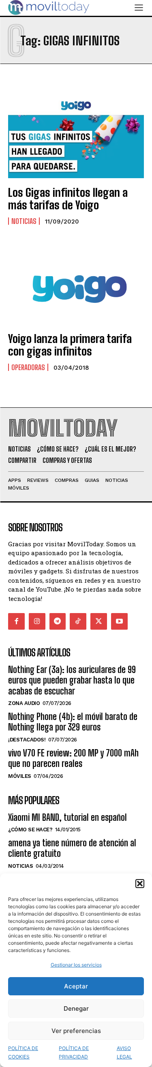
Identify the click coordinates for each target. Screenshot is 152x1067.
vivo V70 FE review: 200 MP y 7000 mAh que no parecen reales (73, 758)
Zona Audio (24, 703)
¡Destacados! (26, 740)
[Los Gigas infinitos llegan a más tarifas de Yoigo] (76, 137)
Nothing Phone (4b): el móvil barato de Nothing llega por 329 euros (72, 722)
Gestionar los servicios (76, 965)
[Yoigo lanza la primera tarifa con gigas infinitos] (76, 283)
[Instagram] (37, 621)
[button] (140, 884)
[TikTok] (78, 621)
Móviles (19, 776)
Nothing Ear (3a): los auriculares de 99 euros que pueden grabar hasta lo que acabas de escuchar (72, 680)
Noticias (23, 221)
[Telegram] (57, 621)
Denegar (76, 1008)
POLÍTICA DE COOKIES (23, 1052)
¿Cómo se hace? (30, 829)
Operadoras (28, 367)
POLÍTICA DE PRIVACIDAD (74, 1052)
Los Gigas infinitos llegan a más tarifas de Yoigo (68, 198)
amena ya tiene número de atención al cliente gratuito (72, 848)
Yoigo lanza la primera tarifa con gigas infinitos (70, 345)
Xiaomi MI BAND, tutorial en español (67, 817)
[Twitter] (98, 621)
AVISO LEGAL (124, 1052)
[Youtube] (119, 621)
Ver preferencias (76, 1031)
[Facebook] (16, 621)
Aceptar (76, 986)
